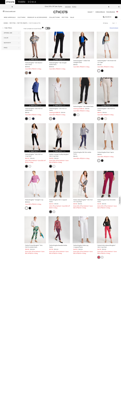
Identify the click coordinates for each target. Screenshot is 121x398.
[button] (116, 17)
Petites (13, 23)
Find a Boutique (110, 11)
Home (6, 23)
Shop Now (68, 6)
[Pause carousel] (119, 7)
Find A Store (114, 28)
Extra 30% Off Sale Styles (53, 6)
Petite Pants (22, 23)
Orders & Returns (100, 11)
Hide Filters (8, 28)
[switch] (47, 28)
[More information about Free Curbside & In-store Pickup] (43, 27)
